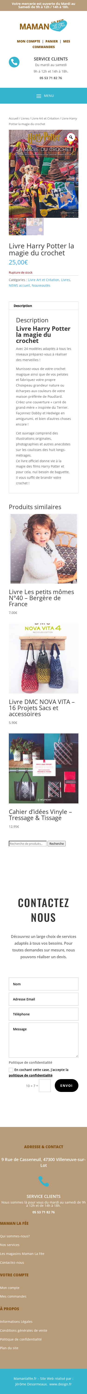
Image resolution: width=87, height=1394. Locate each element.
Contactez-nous (12, 1262)
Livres (25, 118)
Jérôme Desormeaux (31, 1384)
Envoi (66, 1085)
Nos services (9, 1245)
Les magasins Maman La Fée (22, 1253)
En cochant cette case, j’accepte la (38, 1072)
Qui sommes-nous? (15, 1236)
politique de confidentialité (30, 1075)
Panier (51, 41)
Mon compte (28, 41)
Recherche (56, 843)
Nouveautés (41, 285)
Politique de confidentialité (21, 1339)
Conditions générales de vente (23, 1330)
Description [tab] (23, 305)
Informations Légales (16, 1321)
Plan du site (9, 1348)
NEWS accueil (19, 285)
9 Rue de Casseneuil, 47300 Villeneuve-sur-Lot (43, 1162)
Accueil (13, 118)
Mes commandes (13, 1296)
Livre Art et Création (45, 118)
